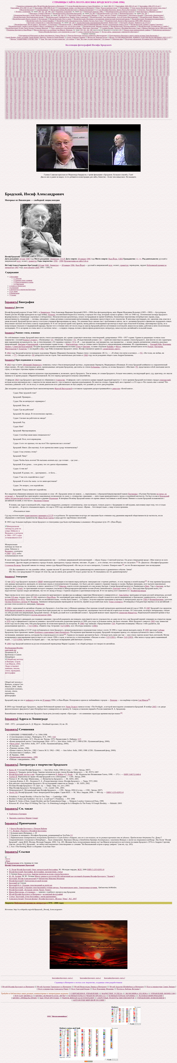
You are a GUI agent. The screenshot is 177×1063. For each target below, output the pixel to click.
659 (32, 67)
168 (85, 54)
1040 (107, 77)
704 (32, 69)
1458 (61, 91)
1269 (86, 85)
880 (168, 72)
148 (14, 54)
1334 (32, 87)
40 (157, 50)
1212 (11, 83)
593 (125, 65)
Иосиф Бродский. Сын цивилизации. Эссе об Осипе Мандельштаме (114, 17)
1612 (53, 96)
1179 (36, 82)
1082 (120, 79)
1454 (44, 91)
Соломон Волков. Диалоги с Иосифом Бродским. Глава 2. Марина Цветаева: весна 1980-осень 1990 (136, 28)
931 (21, 75)
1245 (149, 83)
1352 (107, 87)
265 (103, 56)
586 (100, 65)
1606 (28, 96)
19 (67, 50)
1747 (128, 99)
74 (95, 52)
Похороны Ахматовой (64, 11)
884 (17, 74)
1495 (53, 92)
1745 (120, 99)
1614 (61, 96)
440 (71, 61)
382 (28, 60)
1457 (57, 91)
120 (78, 53)
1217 (32, 83)
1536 (61, 93)
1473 (124, 91)
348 (71, 59)
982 (39, 76)
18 (64, 50)
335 (24, 59)
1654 (65, 97)
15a (51, 50)
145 (168, 53)
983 (42, 76)
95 (158, 52)
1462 (78, 91)
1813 (78, 102)
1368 (11, 88)
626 (78, 66)
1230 (86, 83)
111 (46, 53)
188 (157, 54)
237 (168, 55)
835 (6, 72)
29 (121, 50)
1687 (40, 98)
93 (152, 52)
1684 (28, 98)
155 (39, 54)
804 (60, 71)
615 (39, 66)
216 (93, 55)
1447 (15, 91)
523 (39, 64)
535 (82, 64)
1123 (128, 80)
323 (146, 58)
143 (161, 53)
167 (82, 54)
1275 (112, 85)
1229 (82, 83)
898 (67, 74)
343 (53, 59)
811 (85, 71)
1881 (36, 104)
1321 (141, 86)
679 (103, 67)
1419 (61, 90)
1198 (116, 82)
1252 (15, 85)
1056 (11, 79)
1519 (154, 92)
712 (60, 69)
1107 (61, 80)
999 (100, 76)
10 (33, 50)
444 (85, 61)
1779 (99, 101)
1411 (28, 90)
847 (49, 72)
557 (161, 64)
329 (168, 58)
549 (132, 64)
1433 (120, 90)
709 (49, 69)
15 (48, 50)
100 (6, 53)
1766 (44, 101)
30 (124, 50)
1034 (82, 77)
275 (139, 56)
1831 (154, 102)
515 (10, 64)
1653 (61, 97)
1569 (36, 94)
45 (6, 52)
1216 (28, 83)
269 (118, 56)
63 (63, 52)
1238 (120, 83)
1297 (40, 86)
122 (85, 53)
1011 (150, 76)
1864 (128, 103)
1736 (82, 99)
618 (49, 66)
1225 (65, 83)
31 (127, 50)
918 (139, 74)
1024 (40, 77)
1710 (137, 98)
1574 (57, 94)
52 (27, 52)
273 (132, 56)
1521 (162, 92)
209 (67, 55)
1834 (166, 102)
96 (161, 52)
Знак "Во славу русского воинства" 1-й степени (93, 39)
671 (113, 6)
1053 (162, 77)
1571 (44, 94)
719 (85, 69)
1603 (15, 96)
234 (157, 55)
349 (91, 30)
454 (121, 61)
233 (153, 55)
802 (53, 71)
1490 (32, 92)
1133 (7, 81)
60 (54, 52)
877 (157, 72)
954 (103, 75)
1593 (137, 94)
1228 (78, 83)
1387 (91, 88)
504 (136, 63)
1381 (65, 88)
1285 (154, 85)
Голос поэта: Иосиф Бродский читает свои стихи (149, 8)
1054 (166, 77)
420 (164, 60)
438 (64, 61)
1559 (158, 93)
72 (90, 52)
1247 (158, 83)
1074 (86, 79)
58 (48, 52)
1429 (103, 90)
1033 (78, 77)
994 (82, 76)
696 (168, 67)
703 (28, 69)
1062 (36, 79)
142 (157, 53)
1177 (28, 82)
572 (49, 65)
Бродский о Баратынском (154, 15)
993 (78, 76)
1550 (120, 93)
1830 (149, 102)
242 (21, 56)
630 (93, 66)
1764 (36, 101)
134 (128, 53)
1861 (116, 103)
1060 (28, 79)
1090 (154, 79)
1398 (137, 88)
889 (35, 74)
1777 (91, 101)
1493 (44, 92)
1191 (86, 82)
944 (67, 75)
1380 (61, 88)
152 (28, 54)
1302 (61, 86)
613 (32, 66)
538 (93, 64)
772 (110, 70)
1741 (103, 99)
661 (39, 67)
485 (67, 63)
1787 (133, 101)
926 (168, 74)
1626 (112, 96)
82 (119, 52)
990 (67, 76)
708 (46, 69)
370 (150, 59)
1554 (137, 93)
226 (128, 55)
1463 (82, 91)
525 (46, 64)
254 (64, 56)
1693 (65, 98)
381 (24, 60)
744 (10, 70)
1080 (112, 79)
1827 (137, 102)
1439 (145, 90)
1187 (70, 82)
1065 (49, 79)
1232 (95, 83)
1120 (116, 80)
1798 (15, 102)
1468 (103, 91)
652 (6, 67)
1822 (116, 102)
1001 (108, 76)
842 (32, 72)
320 (136, 58)
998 (96, 76)
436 (57, 61)
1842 (36, 103)
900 (75, 74)
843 (35, 72)
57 (45, 52)
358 (107, 59)
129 (110, 53)
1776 (86, 101)
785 (157, 70)
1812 (74, 102)
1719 (11, 99)
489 (82, 63)
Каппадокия (122, 15)
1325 (158, 86)
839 (21, 72)
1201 (128, 82)
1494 (49, 92)
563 (17, 65)
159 (53, 54)
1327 (166, 86)
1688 (44, 98)
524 (42, 64)
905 (93, 74)
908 (103, 74)
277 (146, 56)
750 (32, 70)
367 (139, 59)
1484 (7, 92)
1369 (15, 88)
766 (89, 70)
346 (64, 59)
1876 (15, 104)
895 (57, 74)
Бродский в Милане (90, 15)
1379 (57, 88)
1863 (124, 103)
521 (32, 64)
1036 (91, 77)
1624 (103, 96)
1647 (36, 97)
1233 (99, 83)
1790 (145, 101)
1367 (7, 88)
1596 (149, 94)
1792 (154, 101)
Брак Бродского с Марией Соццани (149, 11)
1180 (40, 82)
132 (121, 53)
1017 (11, 77)
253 (60, 56)
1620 (86, 96)
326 (157, 58)
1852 (78, 103)
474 (28, 63)
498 (114, 63)
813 (93, 71)
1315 (116, 86)
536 (85, 64)
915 (128, 74)
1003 (116, 76)
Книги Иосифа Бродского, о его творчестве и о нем (57, 32)
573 (53, 65)
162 (64, 54)
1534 (53, 93)
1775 (82, 101)
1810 (65, 102)
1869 (149, 103)
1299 (49, 86)
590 (114, 65)
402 (100, 60)
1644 (23, 97)
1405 (166, 88)
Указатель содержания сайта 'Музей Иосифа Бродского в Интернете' (41, 6)
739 (157, 69)
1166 (145, 81)
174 (107, 54)
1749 (137, 99)
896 (60, 74)
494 (100, 63)
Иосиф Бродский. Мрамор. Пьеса (151, 17)
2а (13, 50)
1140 (36, 81)
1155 (99, 81)
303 (75, 58)
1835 (7, 103)
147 (10, 54)
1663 (103, 97)
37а (148, 50)
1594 (141, 94)
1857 (99, 103)
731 (128, 69)
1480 (154, 91)
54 (36, 52)
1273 (103, 85)
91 (146, 52)
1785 (124, 101)
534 (78, 64)
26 (108, 50)
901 (78, 74)
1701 (99, 98)
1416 (49, 90)
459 (139, 61)
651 (168, 66)
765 (85, 70)
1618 (78, 96)
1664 (107, 97)
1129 (154, 80)
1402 (154, 88)
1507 (103, 92)
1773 (74, 101)
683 (118, 67)
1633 (141, 96)
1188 (74, 82)
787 (164, 70)
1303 (65, 86)
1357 (128, 87)
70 (84, 52)
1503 (86, 92)
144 (164, 53)
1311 (99, 86)
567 (32, 65)
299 (60, 58)
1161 (124, 81)
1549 (116, 93)
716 (75, 69)
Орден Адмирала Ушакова (76, 37)
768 (96, 70)
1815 (86, 102)
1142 (44, 81)
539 (52, 11)
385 (39, 60)
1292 (19, 86)
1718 (7, 99)
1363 (154, 87)
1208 (158, 82)
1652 (57, 97)
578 (71, 65)
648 (157, 66)
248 (42, 56)
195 (17, 55)
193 (10, 55)
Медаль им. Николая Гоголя (97, 37)
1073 (82, 79)
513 (168, 63)
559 (168, 64)
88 (137, 52)
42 (163, 50)
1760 (19, 101)
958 (118, 75)
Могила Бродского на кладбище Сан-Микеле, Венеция (53, 30)
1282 (141, 85)
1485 (11, 92)
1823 (120, 102)
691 (150, 67)
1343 (70, 87)
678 (100, 67)
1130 (158, 80)
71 (87, 52)
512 (164, 63)
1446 (11, 91)
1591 (128, 94)
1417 (53, 90)
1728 (49, 99)
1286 (158, 85)
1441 (154, 90)
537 (89, 64)
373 (161, 59)
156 (42, 54)
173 (103, 54)
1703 (107, 98)
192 (6, 55)
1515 (137, 92)
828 (146, 71)
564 (21, 65)
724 (103, 69)
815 (100, 71)
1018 (15, 77)
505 (139, 63)
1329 (11, 87)
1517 (145, 92)
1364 (158, 87)
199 (32, 55)
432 (42, 61)
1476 (137, 91)
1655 (70, 97)
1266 (74, 85)
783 (150, 70)
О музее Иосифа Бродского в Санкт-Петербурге (83, 6)
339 (39, 59)
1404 (162, 88)
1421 (70, 90)
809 (78, 71)
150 (21, 54)
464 (157, 61)
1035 (86, 77)
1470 (112, 91)
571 (46, 65)
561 (10, 65)
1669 (128, 97)
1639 (166, 96)
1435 (128, 90)
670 (71, 67)
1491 (36, 92)
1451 (32, 91)
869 (128, 72)
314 (114, 58)
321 (84, 30)
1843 (40, 103)
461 (146, 61)
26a (112, 50)
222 (114, 55)
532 (71, 64)
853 (71, 72)
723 (100, 69)
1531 (40, 93)
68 (78, 52)
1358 (133, 87)
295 (46, 58)
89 (140, 52)
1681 (15, 98)
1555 (141, 93)
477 (39, 63)
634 (107, 66)
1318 (128, 86)
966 (146, 75)
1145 (57, 81)
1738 (91, 99)
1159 (116, 81)
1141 (40, 81)
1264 (65, 85)
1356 (124, 87)
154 (35, 54)
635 (110, 66)
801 (49, 71)
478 (42, 63)
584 (93, 65)
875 (150, 72)
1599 (162, 94)
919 (143, 74)
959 (121, 75)
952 (96, 75)
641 (132, 66)
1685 (32, 98)
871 (136, 72)
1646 (32, 97)
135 (132, 53)
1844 (44, 103)
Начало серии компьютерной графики (137, 30)
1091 (158, 79)
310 (100, 58)
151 (24, 54)
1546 (103, 93)
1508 (107, 92)
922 (153, 74)
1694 (70, 98)
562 (14, 65)
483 (60, 63)
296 (49, 58)
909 (107, 74)
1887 (61, 104)
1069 (65, 79)
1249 (166, 83)
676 (93, 67)
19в (77, 50)
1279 (128, 85)
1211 (7, 83)
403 (103, 60)
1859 (107, 103)
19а (70, 50)
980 (32, 76)
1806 (49, 102)
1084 (128, 79)
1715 (158, 98)
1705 (116, 98)
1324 (154, 86)
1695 (74, 98)
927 (6, 75)
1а (8, 50)
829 (150, 71)
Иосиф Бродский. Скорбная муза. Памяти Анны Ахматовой (67, 17)
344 (62, 15)
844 (39, 72)
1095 (11, 80)
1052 (158, 77)
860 (96, 72)
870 (132, 72)
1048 (141, 77)
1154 (95, 81)
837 (14, 72)
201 (39, 55)
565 (24, 65)
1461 (74, 91)
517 (17, 64)
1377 (49, 88)
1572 (49, 94)
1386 (86, 88)
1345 (78, 87)
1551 (124, 93)
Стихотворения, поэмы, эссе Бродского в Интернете (75, 8)
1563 (11, 94)
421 (168, 60)
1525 (15, 93)
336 (28, 59)
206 (57, 55)
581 (82, 65)
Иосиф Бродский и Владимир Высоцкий (67, 13)
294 (42, 58)
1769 (57, 101)
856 (82, 72)
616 (42, 66)
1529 (32, 93)
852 (67, 72)
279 (153, 56)
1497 (61, 92)
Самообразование (42, 10)
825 (136, 71)
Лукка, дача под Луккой (107, 15)
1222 (53, 83)
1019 (19, 77)
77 (104, 52)
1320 (137, 86)
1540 (78, 93)
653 (10, 67)
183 (139, 54)
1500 (74, 92)
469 (10, 63)
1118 (107, 80)
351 (65, 15)
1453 (40, 91)
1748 (133, 99)
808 (75, 71)
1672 (141, 97)
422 (6, 61)
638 (121, 66)
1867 (141, 103)
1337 (44, 87)
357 (103, 59)
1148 (70, 81)
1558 (154, 93)
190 (164, 54)
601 (153, 65)
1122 (124, 80)
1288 (166, 85)
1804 (40, 102)
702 (24, 69)
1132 (166, 80)
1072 (78, 79)
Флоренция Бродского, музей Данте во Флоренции (32, 15)
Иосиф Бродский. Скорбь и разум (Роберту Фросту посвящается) (31, 26)
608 (14, 66)
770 (103, 70)
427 (24, 61)
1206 (149, 82)
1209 (162, 82)
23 (93, 50)
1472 (120, 91)
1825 (128, 102)
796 (32, 71)
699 (14, 69)
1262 (57, 85)
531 (67, 64)
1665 (112, 97)
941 (57, 75)
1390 (103, 88)
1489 (28, 92)
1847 (57, 103)
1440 (149, 90)
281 (161, 56)
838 (17, 72)
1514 (133, 92)
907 (100, 74)
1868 (145, 103)
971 (164, 75)
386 (42, 60)
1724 (32, 99)
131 (118, 53)
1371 (23, 88)
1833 (162, 102)
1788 (137, 101)
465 (161, 61)
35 (139, 50)
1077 (99, 79)
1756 (166, 99)
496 (107, 63)
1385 (82, 88)
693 (157, 67)
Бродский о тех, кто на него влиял (69, 26)
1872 (162, 103)
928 (10, 75)
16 (58, 50)
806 (67, 71)
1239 (124, 83)
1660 (91, 97)
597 (139, 65)
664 (49, 67)
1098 (23, 80)
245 (32, 56)
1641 (11, 97)
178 (121, 54)
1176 (23, 82)
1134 (11, 81)
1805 (44, 102)
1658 (82, 97)
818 (110, 71)
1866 (137, 103)
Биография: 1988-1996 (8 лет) (45, 8)
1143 (49, 81)
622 (64, 66)
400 (93, 60)
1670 (133, 97)
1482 (162, 91)
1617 (74, 96)
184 (143, 54)
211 (75, 55)
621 (60, 66)
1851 (74, 103)
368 (143, 59)
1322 (145, 86)
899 (71, 74)
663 (46, 67)
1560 (162, 93)
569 (39, 65)
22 (86, 50)
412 (136, 60)
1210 (166, 82)
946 (75, 75)
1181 (44, 82)
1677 (162, 97)
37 (145, 50)
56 (42, 52)
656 (21, 67)
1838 (19, 103)
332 (14, 59)
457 (132, 61)
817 (107, 71)
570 (42, 65)
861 (100, 72)
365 (132, 59)
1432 (116, 90)
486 (71, 63)
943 (64, 75)
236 (164, 55)
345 (60, 59)
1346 (82, 87)
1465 (91, 91)
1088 (145, 79)
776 (125, 70)
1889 (70, 104)
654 (14, 67)
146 (6, 54)
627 (82, 66)
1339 (53, 87)
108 (35, 53)
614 (35, 66)
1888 (65, 104)
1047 (137, 77)
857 (85, 72)
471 (17, 63)
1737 (86, 99)
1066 (53, 79)
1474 (128, 91)
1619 (82, 96)
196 (21, 55)
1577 (70, 94)
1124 (133, 80)
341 (46, 59)
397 (82, 60)
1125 (137, 80)
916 (132, 74)
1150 (78, 81)
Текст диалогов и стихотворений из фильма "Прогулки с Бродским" (75, 28)
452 (114, 61)
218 (100, 55)
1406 (7, 90)
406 (114, 60)
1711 (141, 98)
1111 (78, 80)
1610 (44, 96)
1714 (154, 98)
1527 (23, 93)
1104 (49, 80)
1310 (95, 86)
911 (114, 74)
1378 (53, 88)
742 (168, 69)
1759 (15, 101)
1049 (145, 77)
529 (70, 23)
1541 (82, 93)
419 (161, 60)
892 (46, 74)
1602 (11, 96)
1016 (7, 77)
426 (21, 61)
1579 (78, 94)
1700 (95, 98)
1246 (154, 83)
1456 (53, 91)
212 (78, 55)
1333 (28, 87)
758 (60, 70)
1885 (53, 104)
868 (125, 72)
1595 (145, 94)
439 (67, 61)
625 (75, 66)
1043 (120, 77)
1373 (32, 88)
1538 (70, 93)
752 (39, 70)
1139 (32, 81)
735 (143, 69)
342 (49, 59)
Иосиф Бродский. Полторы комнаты (123, 26)
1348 (91, 87)
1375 (40, 88)
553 (146, 64)
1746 (124, 99)
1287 (162, 85)
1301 (57, 86)
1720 (15, 99)
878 (161, 72)
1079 (107, 79)
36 (142, 50)
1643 (19, 97)
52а (90, 13)
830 (153, 71)
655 (17, 67)
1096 (15, 80)
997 (93, 76)
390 (57, 60)
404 (107, 60)
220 (107, 55)
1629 (124, 96)
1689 (49, 98)
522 (35, 64)
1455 (49, 91)
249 (46, 56)
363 (125, 59)
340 (42, 59)
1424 (82, 90)
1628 (120, 96)
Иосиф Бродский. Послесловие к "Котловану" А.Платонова (36, 24)
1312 (103, 86)
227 (132, 55)
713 (64, 69)
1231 (91, 83)
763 (78, 70)
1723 (28, 99)
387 (46, 60)
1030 (65, 77)
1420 (65, 90)
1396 (128, 88)
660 (35, 67)
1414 (40, 90)
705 (35, 69)
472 (21, 63)
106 (28, 53)
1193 (95, 82)
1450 (28, 91)
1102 (40, 80)
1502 (82, 92)
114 (57, 53)
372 (157, 59)
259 (82, 56)
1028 (57, 77)
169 (89, 54)
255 (67, 56)
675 (89, 67)
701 (21, 69)
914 (125, 74)
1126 (141, 80)
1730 (57, 99)
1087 (141, 79)
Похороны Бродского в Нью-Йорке (19, 30)
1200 (124, 82)
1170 (162, 81)
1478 (145, 91)
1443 (162, 90)
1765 (40, 101)
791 (14, 71)
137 (139, 53)
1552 (128, 93)
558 (164, 64)
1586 (107, 94)
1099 (28, 80)
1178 (32, 82)
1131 (162, 80)
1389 (99, 88)
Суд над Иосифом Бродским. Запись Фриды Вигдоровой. (116, 10)
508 (150, 63)
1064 (44, 79)
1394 (120, 88)
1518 (149, 92)
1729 (53, 99)
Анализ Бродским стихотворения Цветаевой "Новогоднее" (97, 23)
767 (93, 70)
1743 (112, 99)
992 (75, 76)
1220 (44, 83)
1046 (133, 77)
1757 (7, 101)
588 (107, 65)
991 (71, 76)
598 (143, 65)
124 (93, 53)
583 (89, 65)
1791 (149, 101)
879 (164, 72)
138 (143, 53)
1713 (149, 98)
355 (96, 59)
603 (161, 65)
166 (78, 54)
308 (93, 58)
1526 (19, 93)
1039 (103, 77)
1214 (19, 83)
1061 (32, 79)
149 (17, 54)
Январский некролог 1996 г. (94, 11)
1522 (166, 92)
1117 (103, 80)
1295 (32, 86)
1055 (7, 79)
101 (10, 53)
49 (18, 52)
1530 (36, 93)
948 (82, 75)
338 (35, 59)
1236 (112, 83)
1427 (95, 90)
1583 (95, 94)
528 (57, 64)
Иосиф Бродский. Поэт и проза (60, 19)
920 (146, 74)
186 (150, 54)
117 (67, 53)
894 (53, 74)
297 (53, 58)
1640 (7, 97)
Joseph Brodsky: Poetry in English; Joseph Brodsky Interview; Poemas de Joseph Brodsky (35, 37)
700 (17, 69)
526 (49, 64)
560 (6, 65)
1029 (61, 77)
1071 (74, 79)
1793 (158, 101)
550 (136, 64)
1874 (7, 104)
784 (153, 70)
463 (153, 61)
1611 (49, 96)
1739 (95, 99)
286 (14, 58)
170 (93, 54)
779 (136, 70)
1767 (49, 101)
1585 (103, 94)
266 (107, 56)
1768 (53, 101)
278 (150, 56)
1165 (141, 81)
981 (35, 76)
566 (28, 65)
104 (21, 53)
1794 (162, 101)
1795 (166, 101)
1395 (124, 88)
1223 (57, 83)
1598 (158, 94)
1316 (120, 86)
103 (17, 53)
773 (114, 70)
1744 (116, 99)
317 (125, 58)
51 (24, 52)
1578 (74, 94)
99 (170, 52)
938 (46, 75)
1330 (15, 87)
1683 (23, 98)
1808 (57, 102)
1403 (158, 88)
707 (42, 69)
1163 (133, 81)
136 (136, 53)
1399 (141, 88)
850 (60, 72)
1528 (28, 93)
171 (96, 54)
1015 (166, 76)
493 (96, 63)
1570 (40, 94)
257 (75, 56)
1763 (32, 101)
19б (74, 50)
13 (42, 50)
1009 (141, 76)
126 (100, 53)
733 (136, 69)
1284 (149, 85)
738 (153, 69)
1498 (65, 92)
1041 (112, 77)
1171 (166, 81)
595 (132, 65)
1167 (149, 81)
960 (125, 75)
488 (78, 63)
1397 (133, 88)
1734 (74, 99)
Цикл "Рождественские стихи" (107, 8)
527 (53, 64)
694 (161, 67)
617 (46, 66)
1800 (23, 102)
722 (96, 69)
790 (10, 71)
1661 (95, 97)
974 (10, 76)
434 (49, 61)
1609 (40, 96)
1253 (19, 85)
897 (64, 74)
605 (168, 65)
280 (157, 56)
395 (75, 60)
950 (89, 75)
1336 (40, 87)
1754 (158, 99)
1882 (40, 104)
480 (49, 63)
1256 (32, 85)
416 (150, 60)
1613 (57, 96)
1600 (166, 94)
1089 (149, 79)
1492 (40, 92)
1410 (23, 90)
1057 (15, 79)
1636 (154, 96)
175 (110, 54)
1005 (124, 76)
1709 (133, 98)
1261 (53, 85)
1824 (124, 102)
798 (39, 71)
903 (85, 74)
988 (60, 76)
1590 (124, 94)
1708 (128, 98)
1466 (95, 91)
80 (113, 52)
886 (24, 74)
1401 (149, 88)
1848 (61, 103)
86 (131, 52)
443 (82, 61)
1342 (65, 87)
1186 (65, 82)
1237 (116, 83)
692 (153, 67)
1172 (7, 82)
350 (78, 59)
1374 (36, 88)
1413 (36, 90)
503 (132, 63)
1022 (32, 77)
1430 (107, 90)
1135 (15, 81)
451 (120, 30)
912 (118, 74)
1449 (23, 91)
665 (53, 67)
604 (164, 65)
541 (103, 64)
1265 (70, 85)
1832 (158, 102)
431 (39, 61)
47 (12, 52)
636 (114, 66)
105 (24, 53)
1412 (32, 90)
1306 (78, 86)
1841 (32, 103)
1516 (141, 92)
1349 (95, 87)
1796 (7, 102)
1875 (11, 104)
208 (64, 55)
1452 (36, 91)
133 (125, 53)
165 (75, 54)
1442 (158, 90)
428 (28, 61)
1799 (19, 102)
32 (130, 50)
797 (35, 71)
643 (139, 66)
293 (39, 58)
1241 (133, 83)
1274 (107, 85)
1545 (99, 93)
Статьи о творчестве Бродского (88, 32)
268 (114, 56)
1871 (158, 103)
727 (114, 69)
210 (71, 55)
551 (139, 64)
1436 (133, 90)
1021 (28, 77)
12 (39, 50)
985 (49, 76)
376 (6, 60)
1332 (23, 87)
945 (71, 75)
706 (39, 69)
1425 (86, 90)
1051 (154, 77)
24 (95, 50)
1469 (107, 91)
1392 (112, 88)
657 (24, 67)
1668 (124, 97)
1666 (116, 97)
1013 (158, 76)
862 (103, 72)
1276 (116, 85)
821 (121, 71)
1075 (91, 79)
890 (39, 74)
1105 (53, 80)
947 (78, 75)
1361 (145, 87)
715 (71, 69)
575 (60, 65)
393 (67, 60)
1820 (107, 102)
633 (103, 66)
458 (136, 61)
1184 (57, 82)
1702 (103, 98)
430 (35, 61)
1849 (65, 103)
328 (59, 15)
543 (110, 64)
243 (24, 56)
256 (71, 56)
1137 (23, 81)
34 (136, 50)
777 (128, 70)
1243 (141, 83)
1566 (23, 94)
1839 (23, 103)
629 (89, 66)
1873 (166, 103)
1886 (57, 104)
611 (24, 66)
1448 (19, 91)
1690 (53, 98)
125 (96, 53)
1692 (61, 98)
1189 (78, 82)
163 (67, 54)
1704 (112, 98)
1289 (7, 86)
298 (57, 58)
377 (10, 60)
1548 (112, 93)
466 (164, 61)
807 (71, 71)
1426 (91, 90)
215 (89, 55)
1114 (91, 80)
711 (57, 69)
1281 (137, 85)
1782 (112, 101)
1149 (74, 81)
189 (161, 54)
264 (100, 56)
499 (118, 63)
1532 (44, 93)
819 (114, 71)
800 (46, 71)
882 (10, 74)
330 (6, 59)
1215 (23, 83)
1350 (99, 87)
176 (114, 54)
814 (96, 71)
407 (118, 60)
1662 (99, 97)
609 (17, 66)
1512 (124, 92)
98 (167, 52)
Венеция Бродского (126, 13)
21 (83, 50)
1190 (82, 82)
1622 (95, 96)
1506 (99, 92)
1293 (23, 86)
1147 (65, 81)
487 (75, 63)
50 (21, 52)
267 (110, 56)
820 (118, 71)
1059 (23, 79)
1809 (61, 102)
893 (49, 74)
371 (153, 59)
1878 (23, 104)
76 (101, 52)
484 (64, 63)
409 (125, 60)
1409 (19, 90)
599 (146, 65)
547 (125, 64)
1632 (137, 96)
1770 (61, 101)
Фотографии (124, 8)
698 (10, 69)
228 (136, 55)
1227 (74, 83)
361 (118, 59)
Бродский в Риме (75, 15)
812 (89, 71)
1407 (11, 90)
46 (9, 52)
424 (14, 61)
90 (143, 52)
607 (10, 66)
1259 (44, 85)
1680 (11, 98)
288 (109, 6)
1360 (141, 87)
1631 (133, 96)
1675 (154, 97)
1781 (107, 101)
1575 (61, 94)
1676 (158, 97)
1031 (70, 77)
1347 (86, 87)
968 (153, 75)
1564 (15, 94)
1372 (28, 88)
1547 (107, 93)
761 (71, 70)
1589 (120, 94)
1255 (28, 85)
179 (125, 54)
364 (128, 59)
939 (49, 75)
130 (114, 53)
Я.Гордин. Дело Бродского (147, 10)
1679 (7, 98)
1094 (7, 80)
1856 (95, 103)
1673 (145, 97)
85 (128, 52)
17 (61, 50)
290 (28, 58)
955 (107, 75)
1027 (53, 77)
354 (142, 13)
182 (136, 54)
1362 (149, 87)
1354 (116, 87)
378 (14, 60)
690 (146, 67)
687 (132, 67)
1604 (19, 96)
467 (168, 61)
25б (106, 50)
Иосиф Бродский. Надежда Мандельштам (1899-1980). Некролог (127, 21)
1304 (70, 86)
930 (17, 75)
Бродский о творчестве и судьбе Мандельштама (44, 23)
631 (96, 66)
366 (136, 59)
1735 (78, 99)
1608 (36, 96)
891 (42, 74)
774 (118, 70)
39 (154, 50)
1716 (162, 98)
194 (14, 55)
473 (24, 63)
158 (49, 54)
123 (89, 53)
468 (6, 63)
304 (78, 58)
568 (35, 65)
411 (132, 60)
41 (160, 50)
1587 (112, 94)
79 (110, 52)
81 (116, 52)
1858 (103, 103)
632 (100, 66)
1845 (49, 103)
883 (14, 74)
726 (110, 69)
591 (118, 65)
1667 (120, 97)
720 (89, 69)
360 (114, 59)
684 (121, 67)
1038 (99, 77)
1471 (116, 91)
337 (32, 59)
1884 (49, 104)
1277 (120, 85)
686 (128, 67)
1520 (158, 92)
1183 (53, 82)
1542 (86, 93)
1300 (53, 86)
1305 (74, 86)
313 (110, 58)
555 (153, 64)
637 (118, 66)
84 (125, 52)
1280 (133, 85)
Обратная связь (117, 39)
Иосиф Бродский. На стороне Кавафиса (40, 21)
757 (57, 70)
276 (143, 56)
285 (10, 58)
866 (118, 72)
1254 (23, 85)
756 (53, 70)
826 (139, 71)
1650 (49, 97)
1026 (49, 77)
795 (28, 71)
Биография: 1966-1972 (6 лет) (150, 6)
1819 (103, 102)
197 (24, 55)
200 (35, 55)
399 (89, 60)
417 (153, 60)
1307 (82, 86)
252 (57, 56)
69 (81, 52)
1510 (116, 92)
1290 (11, 86)
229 (139, 55)
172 (100, 54)
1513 (128, 92)
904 (89, 74)
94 (155, 52)
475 (32, 63)
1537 (65, 93)
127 (103, 53)
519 (24, 64)
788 (168, 70)
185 (146, 54)
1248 (162, 83)
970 (161, 75)
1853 (82, 103)
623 (67, 66)
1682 (19, 98)
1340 (57, 87)
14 (45, 50)
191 (168, 54)
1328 (7, 87)
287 (17, 58)
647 (153, 66)
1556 (145, 93)
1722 (23, 99)
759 (64, 70)
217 (96, 55)
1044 (124, 77)
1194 (99, 82)
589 (110, 65)
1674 (149, 97)
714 (67, 69)
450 (107, 61)
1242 (137, 83)
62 (60, 52)
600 (150, 65)
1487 (19, 92)
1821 (112, 102)
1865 (133, 103)
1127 (145, 80)
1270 (91, 85)
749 (28, 70)
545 (118, 64)
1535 (57, 93)
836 (10, 72)
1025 (44, 77)
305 (82, 58)
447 (96, 61)
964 (139, 75)
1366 (166, 87)
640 (128, 66)
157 (46, 54)
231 (146, 55)
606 (6, 66)
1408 (15, 90)
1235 (107, 83)
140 (150, 53)
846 (46, 72)
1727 (44, 99)
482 (57, 63)
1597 (154, 94)
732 (132, 69)
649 (161, 66)
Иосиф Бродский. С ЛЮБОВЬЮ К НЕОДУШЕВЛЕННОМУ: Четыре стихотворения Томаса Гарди (93, 24)
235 (161, 55)
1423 (78, 90)
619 (53, 66)
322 (88, 30)
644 (143, 66)
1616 (70, 96)
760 (67, 70)
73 (93, 52)
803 (57, 71)
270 (121, 56)
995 (85, 76)
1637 (158, 96)
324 (150, 58)
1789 (141, 101)
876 (153, 72)
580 (78, 65)
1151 (82, 81)
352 (85, 59)
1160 (120, 81)
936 (39, 75)
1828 (141, 102)
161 (60, 54)
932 (24, 75)
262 (93, 56)
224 (121, 55)
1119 (112, 80)
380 (21, 60)
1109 (70, 80)
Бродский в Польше (136, 15)
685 (125, 67)
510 (157, 63)
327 (161, 58)
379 (17, 60)
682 (114, 67)
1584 (99, 94)
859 (93, 72)
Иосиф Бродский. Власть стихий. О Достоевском (30, 19)
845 (42, 72)
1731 (61, 99)
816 (103, 71)
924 (161, 74)
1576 (65, 94)
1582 (91, 94)
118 (71, 53)
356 (146, 13)
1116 (99, 80)
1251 (11, 85)
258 (78, 56)
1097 (19, 80)
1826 (133, 102)
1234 (103, 83)
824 (132, 71)
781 (143, 70)
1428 (99, 90)
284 (6, 58)
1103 (44, 80)
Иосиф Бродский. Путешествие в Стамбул (153, 26)
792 (17, 71)
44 (169, 50)
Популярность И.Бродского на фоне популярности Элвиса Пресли (42, 35)
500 (121, 63)
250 (49, 56)
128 (107, 53)
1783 (116, 101)
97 (164, 52)
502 (128, 63)
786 (161, 70)
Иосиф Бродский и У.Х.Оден (107, 13)
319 (81, 30)
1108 (65, 80)
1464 (86, 91)
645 (146, 66)
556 (157, 64)
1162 (128, 81)
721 (93, 69)
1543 (91, 93)
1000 (103, 76)
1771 (65, 101)
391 (60, 60)
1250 (7, 85)
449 (103, 61)
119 (75, 53)
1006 (129, 76)
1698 (86, 98)
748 (24, 70)
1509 (112, 92)
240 (14, 56)
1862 (120, 103)
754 (46, 70)
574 (57, 65)
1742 (107, 99)
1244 (145, 83)
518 (21, 64)
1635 (149, 96)
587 (103, 65)
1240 (128, 83)
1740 (99, 99)
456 (128, 61)
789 (6, 71)
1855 (91, 103)
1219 (40, 83)
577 (67, 65)
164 (71, 54)
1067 (57, 79)
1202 (133, 82)
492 (93, 63)
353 (89, 59)
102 (42, 11)
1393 (116, 88)
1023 (36, 77)
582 (85, 65)
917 (136, 74)
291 (32, 58)
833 (164, 71)
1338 (49, 87)
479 (46, 63)
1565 (19, 94)
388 (49, 60)
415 (146, 60)
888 (32, 74)
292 (35, 58)
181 (132, 54)
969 (157, 75)
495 (103, 63)
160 (57, 54)
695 (164, 67)
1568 (32, 94)
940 (53, 75)
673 (82, 67)
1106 (57, 80)
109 (39, 53)
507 (146, 63)
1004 (120, 76)
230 (143, 55)
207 (60, 55)
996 (89, 76)
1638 (162, 96)
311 (103, 58)
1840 (28, 103)
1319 (133, 86)
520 (28, 64)
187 (153, 54)
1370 (19, 88)
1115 (95, 80)
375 (168, 59)
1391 (107, 88)
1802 (32, 102)
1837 (15, 103)
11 (36, 50)
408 (121, 60)
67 (75, 52)
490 (49, 11)
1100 (32, 80)
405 (110, 60)
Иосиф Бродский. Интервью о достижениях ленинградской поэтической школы (102, 19)
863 (107, 72)
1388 (95, 88)
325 (153, 58)
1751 (145, 99)
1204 (141, 82)
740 (161, 69)
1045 (128, 77)
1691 (57, 98)
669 (67, 67)
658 (28, 67)
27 (115, 50)
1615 (65, 96)
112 (49, 53)
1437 (137, 90)
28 (118, 50)
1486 (15, 92)
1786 (128, 101)
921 (150, 74)
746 (17, 70)
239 (46, 11)
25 (98, 50)
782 (146, 70)
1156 (103, 81)
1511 (120, 92)
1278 (124, 85)
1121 (120, 80)
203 (46, 55)
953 (100, 75)
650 (164, 66)
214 (85, 55)
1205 (145, 82)
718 (82, 69)
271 (125, 56)
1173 (11, 82)
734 (139, 69)
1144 (53, 81)
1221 (49, 83)
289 (24, 58)
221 (110, 55)
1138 (28, 81)
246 (35, 56)
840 (24, 72)
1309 (91, 86)
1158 (112, 81)
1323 (149, 86)
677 (96, 67)
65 (69, 52)
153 (32, 54)
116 (64, 53)
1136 (19, 81)
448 (100, 61)
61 (57, 52)
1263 (61, 85)
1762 (28, 101)
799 (42, 71)
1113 (86, 80)
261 (89, 56)
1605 (23, 96)
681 (110, 67)
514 (6, 64)
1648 (40, 97)
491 (89, 63)
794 (24, 71)
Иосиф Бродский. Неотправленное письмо (29, 17)
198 (39, 11)
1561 (166, 93)
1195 (103, 82)
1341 (61, 87)
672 (78, 67)
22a (90, 50)
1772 (70, 101)
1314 (112, 86)
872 (139, 72)
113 (53, 53)
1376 (44, 88)
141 (80, 11)
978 (24, 76)
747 (21, 70)
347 (67, 59)
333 (17, 59)
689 (143, 67)
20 (80, 50)
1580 (82, 94)
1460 (70, 91)
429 (32, 61)
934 (32, 75)
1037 (95, 77)
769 (100, 70)
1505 (95, 92)
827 (143, 71)
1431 (112, 90)
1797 (11, 102)
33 (133, 50)
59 (51, 52)
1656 (74, 97)
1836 (11, 103)
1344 (74, 87)
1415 (44, 90)
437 (60, 61)
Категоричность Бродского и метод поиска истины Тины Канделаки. (133, 35)
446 (93, 61)
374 (164, 59)
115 (60, 53)
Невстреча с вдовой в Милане (40, 13)
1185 (61, 82)
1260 (49, 85)
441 (75, 61)
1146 (61, 81)
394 (71, 60)
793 (21, 71)
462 (150, 61)
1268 (82, 85)
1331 (19, 87)
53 (33, 52)
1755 (162, 99)
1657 (78, 97)
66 (72, 52)
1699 (91, 98)
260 (85, 56)
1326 (162, 86)
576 (64, 65)
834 (168, 71)
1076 (95, 79)
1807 (53, 102)
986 (53, 76)
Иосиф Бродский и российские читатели (120, 11)
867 (121, 72)
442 (78, 61)
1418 (57, 90)
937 (42, 75)
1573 (53, 94)
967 (150, 75)
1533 (49, 93)
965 (143, 75)
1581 (86, 94)
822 (125, 71)
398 (85, 60)
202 (42, 55)
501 (125, 63)
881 (6, 74)
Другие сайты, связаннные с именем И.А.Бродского (120, 32)
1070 (70, 79)
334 (21, 59)
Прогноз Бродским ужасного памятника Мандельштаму (87, 35)
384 (35, 60)
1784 (120, 101)
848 (53, 72)
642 (136, 66)
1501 (78, 92)
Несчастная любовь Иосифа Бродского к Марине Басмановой (72, 10)
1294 (28, 86)
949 (85, 75)
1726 (40, 99)
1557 (149, 93)
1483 (166, 91)
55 (39, 52)
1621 (91, 96)
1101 (36, 80)
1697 (82, 98)
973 (6, 76)
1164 (137, 81)
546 (121, 64)
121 (82, 53)
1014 (162, 76)
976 (17, 76)
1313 (107, 86)
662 (42, 67)
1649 (44, 97)
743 (6, 70)
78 (107, 52)
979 (28, 76)
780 (139, 70)
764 (82, 70)
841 (28, 72)
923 (157, 74)
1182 (49, 82)
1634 (145, 96)
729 (121, 69)
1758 (11, 101)
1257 (36, 85)
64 (66, 52)
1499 (70, 92)
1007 (133, 76)
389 (53, 60)
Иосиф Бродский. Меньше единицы (95, 26)
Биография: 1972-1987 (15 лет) (21, 8)
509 (153, 63)
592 (121, 65)
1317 (124, 86)
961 (128, 75)
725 (107, 69)
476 (35, 63)
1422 (74, 90)
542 (107, 64)
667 (60, 67)
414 (143, 60)
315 (118, 58)
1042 (116, 77)
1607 (32, 96)
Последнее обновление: (145, 39)
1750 (141, 99)
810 (82, 71)
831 (157, 71)
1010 (145, 76)
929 (14, 75)
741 (164, 69)
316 (121, 58)
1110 (74, 80)
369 (146, 59)
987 (57, 76)
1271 (95, 85)
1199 (120, 82)
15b (55, 50)
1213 (15, 83)
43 (166, 50)
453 (118, 61)
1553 (133, 93)
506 (143, 63)
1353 (112, 87)
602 (157, 65)
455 (125, 61)
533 (75, 64)
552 (143, 64)
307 (89, 58)
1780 (103, 101)
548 (128, 64)
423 (10, 61)
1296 (36, 86)
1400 (145, 88)
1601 (7, 96)
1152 (86, 81)
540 (100, 64)
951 (93, 75)
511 (161, 63)
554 (150, 64)
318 (128, 58)
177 (118, 54)
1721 (19, 99)
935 (35, 75)
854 (75, 72)
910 (110, 74)
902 (82, 74)
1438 (141, 90)
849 (57, 72)
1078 (103, 79)
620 (57, 66)
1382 (70, 88)
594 (128, 65)
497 (110, 63)
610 (21, 66)
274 (136, 56)
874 (146, 72)
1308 (86, 86)
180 (128, 54)
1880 (32, 104)
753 (42, 70)
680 (107, 67)
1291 (15, 86)
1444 (166, 90)
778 (132, 70)
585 (96, 65)
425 (17, 61)
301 (67, 58)
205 (53, 55)
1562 (7, 94)
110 (42, 53)
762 (75, 70)
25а (102, 50)
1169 (158, 81)
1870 (154, 103)
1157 (107, 81)
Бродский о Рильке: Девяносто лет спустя (135, 23)
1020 (23, 77)
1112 (82, 80)
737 (150, 69)
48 (15, 52)
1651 (53, 97)
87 (134, 52)
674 (85, 67)
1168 (154, 81)
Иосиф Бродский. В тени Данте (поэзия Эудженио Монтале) (27, 28)
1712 (145, 98)
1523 (7, 93)
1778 (95, 101)
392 (64, 60)
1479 (149, 91)
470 (14, 63)
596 (136, 65)
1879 (28, 104)
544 (114, 64)
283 (168, 56)
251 (53, 56)
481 (53, 63)
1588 (116, 94)
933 (28, 75)
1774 (78, 101)
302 (71, 58)
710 (53, 69)
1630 (128, 96)
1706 (120, 98)
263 (96, 56)
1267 (78, 85)
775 (121, 70)
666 (57, 67)
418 (157, 60)
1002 (112, 76)
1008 (137, 76)
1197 (112, 82)
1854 (86, 103)
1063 (40, 79)
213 (82, 55)
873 (143, 72)
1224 (61, 83)
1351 (103, 87)
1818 (99, 102)
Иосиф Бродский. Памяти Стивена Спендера (146, 24)
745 (14, 70)
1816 (91, 102)
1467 (99, 91)
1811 (70, 102)
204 (49, 55)
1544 (95, 93)
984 (46, 76)
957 (114, 75)
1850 (70, 103)
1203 (137, 82)
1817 (95, 102)
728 (118, 69)
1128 (149, 80)
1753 (154, 99)
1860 (112, 103)
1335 (36, 87)
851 (64, 72)
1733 (70, 99)
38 (151, 50)
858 (89, 72)
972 (168, 75)
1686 (36, 98)
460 (143, 61)
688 (136, 67)
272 (128, 56)
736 (146, 69)
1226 (70, 83)
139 (146, 53)
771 (107, 70)
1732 (65, 99)
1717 (166, 98)
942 (60, 75)
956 (110, 75)
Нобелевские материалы (161, 30)
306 (85, 58)
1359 (137, 87)
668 (64, 67)
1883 (44, 104)
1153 (91, 81)
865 (114, 72)
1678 (166, 97)
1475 (133, 91)
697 (6, 69)
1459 (65, 91)
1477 (141, 91)
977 (21, 76)
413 (139, 60)
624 (71, 66)
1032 (74, 77)
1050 (149, 77)
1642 (15, 97)
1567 (28, 94)
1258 (40, 85)
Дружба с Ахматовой (22, 11)
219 (103, 55)
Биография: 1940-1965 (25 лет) (126, 6)
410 (128, 60)
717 (78, 69)
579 (75, 65)
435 (53, 61)
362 (121, 59)
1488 (23, 92)
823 (128, 71)
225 (125, 55)
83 (122, 52)
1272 (99, 85)
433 (46, 61)
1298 (44, 86)
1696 (78, 98)
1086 (137, 79)
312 (107, 58)
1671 (137, 97)
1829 (145, 102)
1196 (107, 82)
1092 (162, 79)
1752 (149, 99)
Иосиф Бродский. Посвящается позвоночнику (148, 19)
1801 (28, 102)
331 (10, 59)
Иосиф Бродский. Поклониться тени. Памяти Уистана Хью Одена (80, 21)
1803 (36, 102)
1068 (61, 79)
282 (164, 56)
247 (39, 56)
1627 (116, 96)
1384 (78, 88)
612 (28, 66)
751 (35, 70)
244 (28, 56)
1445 (7, 91)
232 (150, 55)
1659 (86, 97)
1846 (53, 103)
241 (17, 56)
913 (121, 74)
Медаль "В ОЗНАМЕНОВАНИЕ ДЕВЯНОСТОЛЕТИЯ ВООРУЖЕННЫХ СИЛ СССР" (140, 37)
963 (136, 75)
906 (96, 74)
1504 (91, 92)
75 (98, 52)
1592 (133, 94)
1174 (15, 82)
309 (96, 58)
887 (28, 74)
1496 (57, 92)
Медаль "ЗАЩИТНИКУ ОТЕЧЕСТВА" (25, 39)
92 (149, 52)
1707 (124, 98)
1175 (19, 82)
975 (14, 76)
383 (32, 60)
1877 (19, 104)
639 (125, 66)
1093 (166, 79)
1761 (23, 101)
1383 (74, 88)
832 (161, 71)
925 (164, 74)
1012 (154, 76)
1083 (124, 79)
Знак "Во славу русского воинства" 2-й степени (57, 39)
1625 (107, 96)
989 (64, 76)
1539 (74, 93)
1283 (145, 85)
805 (94, 13)
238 (6, 56)
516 (14, 64)
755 (49, 70)
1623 (99, 96)
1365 (162, 87)
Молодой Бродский (27, 10)
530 (73, 23)
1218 (36, 83)
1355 (120, 87)
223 (118, 55)
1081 (116, 79)
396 (78, 60)
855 (78, 72)
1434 (124, 90)
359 (110, 59)
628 (85, 66)
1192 (91, 82)
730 (125, 69)
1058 (19, 79)
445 (89, 61)
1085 (133, 79)
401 (96, 60)
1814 (82, 102)
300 (64, 58)
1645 (28, 97)
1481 (158, 91)
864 (110, 72)
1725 (36, 99)
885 (21, 74)
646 (150, 66)
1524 (11, 93)
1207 (154, 82)
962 (132, 75)
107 (32, 53)
